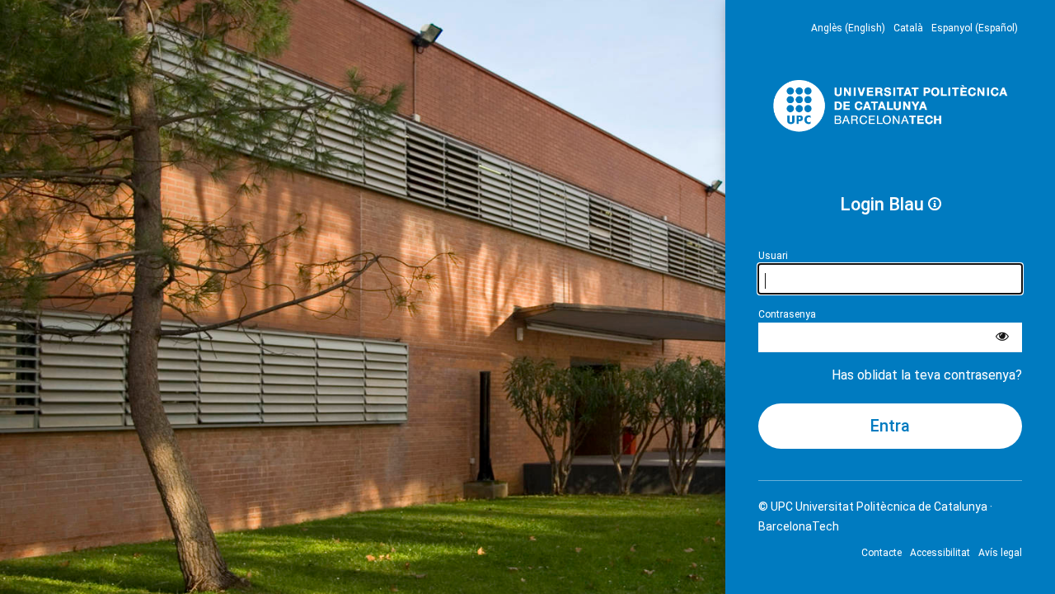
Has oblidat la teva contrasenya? (927, 375)
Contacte (881, 553)
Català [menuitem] (908, 28)
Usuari (773, 256)
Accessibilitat (940, 553)
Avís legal (1000, 553)
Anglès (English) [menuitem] (848, 28)
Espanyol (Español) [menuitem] (974, 28)
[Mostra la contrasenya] (1002, 337)
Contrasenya (787, 314)
